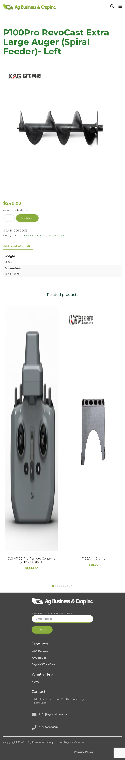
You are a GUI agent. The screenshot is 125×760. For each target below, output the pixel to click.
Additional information (18, 246)
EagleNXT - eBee (43, 664)
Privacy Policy (83, 752)
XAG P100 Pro (56, 235)
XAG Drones (40, 651)
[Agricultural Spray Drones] (29, 6)
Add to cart (27, 218)
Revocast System (32, 235)
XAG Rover (39, 657)
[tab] (19, 246)
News (35, 681)
